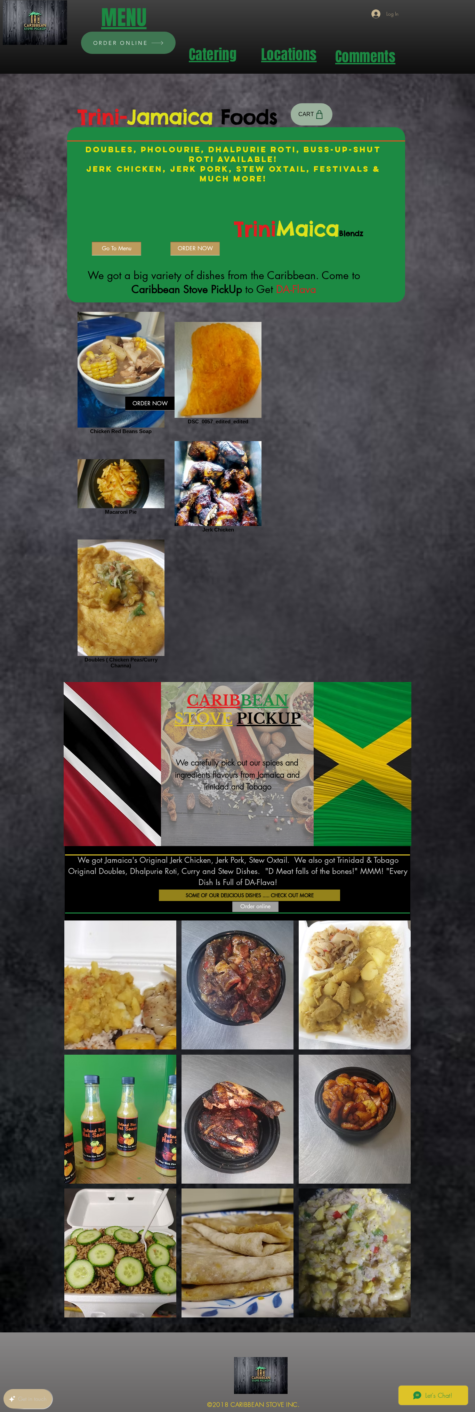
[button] (120, 984)
